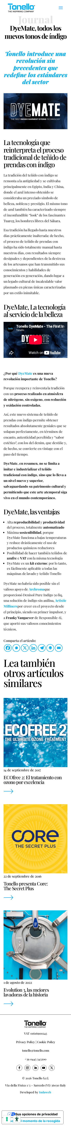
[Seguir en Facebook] (19, 1068)
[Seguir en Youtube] (44, 1068)
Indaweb (45, 1092)
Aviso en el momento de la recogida (32, 1121)
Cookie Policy (46, 1042)
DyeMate (25, 373)
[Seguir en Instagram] (27, 1068)
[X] (25, 648)
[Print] (50, 648)
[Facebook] (8, 648)
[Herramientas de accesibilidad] (17, 1119)
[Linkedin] (33, 648)
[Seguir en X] (52, 1068)
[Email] (59, 648)
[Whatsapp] (16, 648)
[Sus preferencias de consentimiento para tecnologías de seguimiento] (7, 1119)
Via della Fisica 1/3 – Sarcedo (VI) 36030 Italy (35, 1085)
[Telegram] (42, 648)
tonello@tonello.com (35, 1050)
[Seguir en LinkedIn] (35, 1068)
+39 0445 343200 (35, 1059)
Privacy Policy (25, 1042)
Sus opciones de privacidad (36, 1114)
